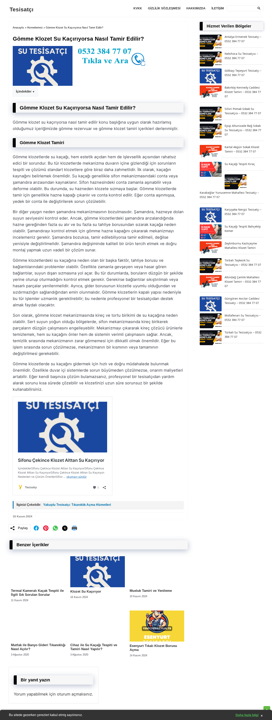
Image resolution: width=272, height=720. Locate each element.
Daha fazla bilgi (247, 715)
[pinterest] (46, 528)
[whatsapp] (55, 528)
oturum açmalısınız (74, 694)
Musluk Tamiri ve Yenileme (151, 591)
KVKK (137, 8)
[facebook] (36, 528)
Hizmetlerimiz (35, 27)
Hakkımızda (195, 8)
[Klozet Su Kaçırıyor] (97, 586)
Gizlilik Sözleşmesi (164, 8)
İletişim (217, 8)
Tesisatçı (21, 9)
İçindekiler (23, 91)
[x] (65, 528)
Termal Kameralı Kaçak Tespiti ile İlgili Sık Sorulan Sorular (37, 593)
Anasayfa (18, 27)
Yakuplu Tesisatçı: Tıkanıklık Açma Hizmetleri (77, 504)
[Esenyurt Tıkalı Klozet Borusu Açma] (157, 640)
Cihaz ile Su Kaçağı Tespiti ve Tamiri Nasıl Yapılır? (93, 647)
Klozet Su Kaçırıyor (85, 591)
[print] (74, 528)
